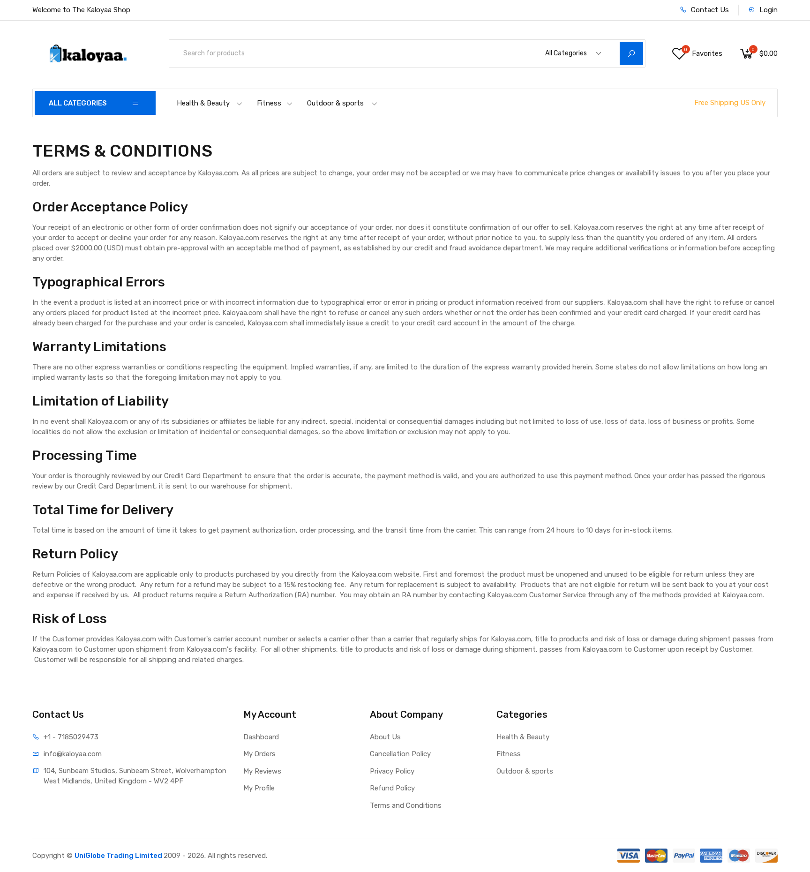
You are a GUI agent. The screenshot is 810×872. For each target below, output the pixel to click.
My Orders (259, 754)
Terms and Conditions (406, 805)
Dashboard (261, 737)
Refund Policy (392, 788)
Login (768, 10)
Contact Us (709, 10)
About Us (385, 737)
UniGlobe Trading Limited (119, 855)
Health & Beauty (203, 103)
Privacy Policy (392, 771)
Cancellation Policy (400, 754)
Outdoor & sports (335, 103)
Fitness (269, 103)
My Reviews (262, 771)
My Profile (259, 788)
